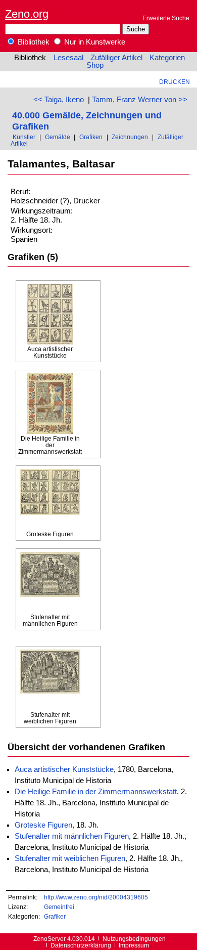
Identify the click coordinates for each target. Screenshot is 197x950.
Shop (95, 65)
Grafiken (91, 137)
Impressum (134, 945)
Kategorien (167, 58)
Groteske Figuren (43, 825)
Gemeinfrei (59, 906)
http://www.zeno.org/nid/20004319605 (96, 897)
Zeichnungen (130, 137)
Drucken (174, 81)
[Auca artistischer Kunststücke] (50, 315)
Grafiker (55, 916)
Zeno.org (26, 14)
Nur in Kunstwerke (93, 42)
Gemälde (57, 137)
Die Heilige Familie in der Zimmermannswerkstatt (96, 792)
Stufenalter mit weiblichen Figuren (70, 858)
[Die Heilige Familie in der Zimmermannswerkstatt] (50, 404)
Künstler (24, 137)
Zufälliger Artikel (116, 58)
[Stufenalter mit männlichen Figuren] (50, 583)
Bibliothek (33, 42)
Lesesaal (68, 58)
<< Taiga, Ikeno (58, 100)
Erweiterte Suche (165, 18)
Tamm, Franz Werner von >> (139, 100)
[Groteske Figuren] (50, 500)
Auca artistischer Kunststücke (64, 769)
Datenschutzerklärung (81, 945)
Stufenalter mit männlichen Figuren (72, 836)
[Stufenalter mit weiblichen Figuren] (50, 680)
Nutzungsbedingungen (134, 938)
